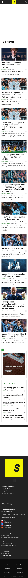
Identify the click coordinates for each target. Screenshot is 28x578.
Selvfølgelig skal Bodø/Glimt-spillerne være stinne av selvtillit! (13, 157)
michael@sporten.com (6, 511)
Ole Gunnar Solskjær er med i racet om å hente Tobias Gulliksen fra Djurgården (13, 94)
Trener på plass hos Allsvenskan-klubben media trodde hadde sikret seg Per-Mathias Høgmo (12, 305)
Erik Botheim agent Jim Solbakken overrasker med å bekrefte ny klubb (13, 416)
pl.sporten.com (7, 521)
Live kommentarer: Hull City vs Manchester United (12, 409)
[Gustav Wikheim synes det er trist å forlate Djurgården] (14, 265)
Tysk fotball (19, 568)
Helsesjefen (7, 561)
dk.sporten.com (7, 525)
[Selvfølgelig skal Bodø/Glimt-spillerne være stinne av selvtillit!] (14, 146)
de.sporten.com (7, 527)
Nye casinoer (5, 553)
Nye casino (5, 541)
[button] (2, 2)
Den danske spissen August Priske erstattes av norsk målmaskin (12, 65)
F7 (7, 565)
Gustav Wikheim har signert (12, 248)
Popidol (19, 561)
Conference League (5, 193)
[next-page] (12, 350)
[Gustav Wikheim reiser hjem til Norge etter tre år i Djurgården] (14, 325)
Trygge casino (5, 551)
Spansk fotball (7, 568)
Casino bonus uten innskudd (9, 545)
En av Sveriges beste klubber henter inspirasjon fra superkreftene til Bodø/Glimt (13, 219)
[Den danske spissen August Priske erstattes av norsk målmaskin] (14, 54)
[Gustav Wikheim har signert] (14, 240)
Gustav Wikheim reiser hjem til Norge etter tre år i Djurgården (13, 335)
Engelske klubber (19, 565)
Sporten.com (10, 514)
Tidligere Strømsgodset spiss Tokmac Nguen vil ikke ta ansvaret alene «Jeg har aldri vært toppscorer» (13, 188)
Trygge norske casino (6, 555)
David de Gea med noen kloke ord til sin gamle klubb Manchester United (13, 388)
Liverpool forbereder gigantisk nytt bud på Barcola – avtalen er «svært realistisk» (13, 395)
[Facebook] (14, 480)
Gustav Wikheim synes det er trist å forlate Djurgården (13, 275)
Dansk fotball (7, 572)
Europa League (4, 161)
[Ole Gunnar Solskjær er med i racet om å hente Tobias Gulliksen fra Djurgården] (14, 84)
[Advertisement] (14, 21)
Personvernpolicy (9, 576)
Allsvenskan (3, 69)
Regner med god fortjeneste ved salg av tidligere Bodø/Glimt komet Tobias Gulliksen (12, 125)
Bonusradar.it (5, 549)
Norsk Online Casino (7, 543)
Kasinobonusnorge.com (8, 533)
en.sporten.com (7, 522)
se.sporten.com (7, 524)
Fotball (4, 390)
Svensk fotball (20, 572)
